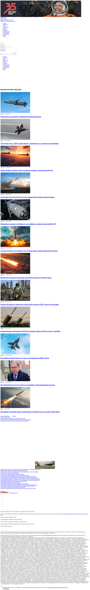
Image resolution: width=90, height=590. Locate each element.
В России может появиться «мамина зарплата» (12, 474)
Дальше (2, 491)
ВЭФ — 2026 (4, 18)
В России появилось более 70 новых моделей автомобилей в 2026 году (18, 486)
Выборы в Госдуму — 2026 (7, 19)
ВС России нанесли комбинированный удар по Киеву (14, 470)
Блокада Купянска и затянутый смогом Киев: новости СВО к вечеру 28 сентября (30, 304)
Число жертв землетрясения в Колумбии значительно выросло (16, 419)
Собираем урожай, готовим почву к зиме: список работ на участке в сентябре (19, 471)
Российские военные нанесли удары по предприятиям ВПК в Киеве (25, 358)
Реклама (16, 492)
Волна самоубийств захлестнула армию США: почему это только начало (18, 488)
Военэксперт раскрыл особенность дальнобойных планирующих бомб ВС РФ (28, 224)
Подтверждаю (6, 588)
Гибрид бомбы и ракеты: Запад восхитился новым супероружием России (27, 170)
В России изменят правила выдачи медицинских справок (15, 475)
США (2, 140)
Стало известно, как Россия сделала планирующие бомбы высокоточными (27, 197)
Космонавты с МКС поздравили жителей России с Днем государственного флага (20, 478)
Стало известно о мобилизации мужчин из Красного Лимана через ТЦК (18, 476)
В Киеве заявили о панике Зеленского (10, 482)
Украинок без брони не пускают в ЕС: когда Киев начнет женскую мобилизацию (20, 480)
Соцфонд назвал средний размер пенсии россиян (13, 487)
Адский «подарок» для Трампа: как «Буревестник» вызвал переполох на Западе (29, 251)
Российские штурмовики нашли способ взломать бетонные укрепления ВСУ (19, 477)
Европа (2, 113)
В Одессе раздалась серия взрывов (10, 472)
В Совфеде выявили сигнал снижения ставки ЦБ (13, 418)
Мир (2, 408)
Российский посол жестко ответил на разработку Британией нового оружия (28, 385)
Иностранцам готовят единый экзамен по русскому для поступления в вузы (19, 484)
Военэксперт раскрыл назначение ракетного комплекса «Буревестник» (26, 277)
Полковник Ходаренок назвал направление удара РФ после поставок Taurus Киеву (30, 412)
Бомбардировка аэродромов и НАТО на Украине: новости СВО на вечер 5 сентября (30, 331)
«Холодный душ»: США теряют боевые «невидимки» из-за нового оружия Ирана (30, 143)
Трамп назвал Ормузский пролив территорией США (14, 481)
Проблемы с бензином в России (8, 21)
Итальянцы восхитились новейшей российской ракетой (21, 116)
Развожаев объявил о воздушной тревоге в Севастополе (14, 483)
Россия (2, 301)
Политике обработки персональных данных (57, 587)
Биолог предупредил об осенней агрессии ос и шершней (15, 420)
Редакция (11, 492)
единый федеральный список (49, 535)
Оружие (2, 167)
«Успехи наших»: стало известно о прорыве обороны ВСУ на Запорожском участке (21, 469)
